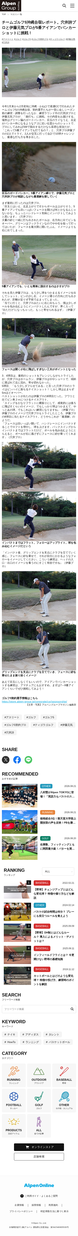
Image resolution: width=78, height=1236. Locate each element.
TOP (4, 14)
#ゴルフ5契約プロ (40, 39)
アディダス (32, 1034)
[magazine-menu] (72, 5)
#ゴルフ (18, 39)
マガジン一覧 (16, 14)
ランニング (32, 1042)
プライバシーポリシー (21, 1211)
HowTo (11, 1042)
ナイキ (11, 1034)
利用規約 (53, 1205)
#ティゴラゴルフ (57, 39)
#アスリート (7, 39)
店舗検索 (39, 1156)
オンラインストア (43, 1147)
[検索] (64, 5)
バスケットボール (59, 1042)
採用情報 (36, 1205)
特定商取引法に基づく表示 (55, 1211)
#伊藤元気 (70, 39)
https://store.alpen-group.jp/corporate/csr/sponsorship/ (34, 701)
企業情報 (19, 1205)
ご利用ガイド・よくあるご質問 (41, 1196)
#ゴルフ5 (26, 39)
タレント (54, 1034)
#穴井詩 (5, 42)
